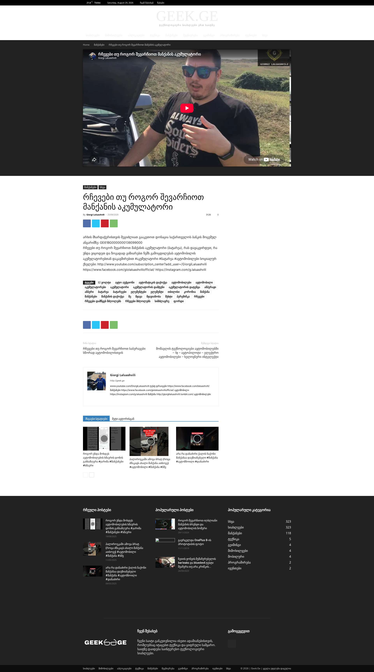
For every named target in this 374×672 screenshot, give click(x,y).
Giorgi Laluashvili (95, 214)
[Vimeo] (183, 400)
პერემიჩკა (183, 296)
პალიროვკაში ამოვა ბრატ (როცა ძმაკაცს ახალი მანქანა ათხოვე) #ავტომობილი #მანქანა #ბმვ (150, 463)
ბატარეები (119, 291)
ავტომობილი (204, 282)
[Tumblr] (162, 400)
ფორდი (179, 301)
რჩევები (199, 296)
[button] (282, 2)
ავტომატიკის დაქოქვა (153, 282)
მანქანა (205, 291)
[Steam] (155, 400)
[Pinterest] (105, 223)
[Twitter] (96, 223)
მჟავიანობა (153, 296)
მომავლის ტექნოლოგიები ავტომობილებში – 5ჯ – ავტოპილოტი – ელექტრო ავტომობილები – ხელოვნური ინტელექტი (187, 353)
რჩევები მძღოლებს (137, 301)
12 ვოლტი (104, 282)
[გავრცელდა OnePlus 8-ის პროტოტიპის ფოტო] (165, 545)
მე (129, 296)
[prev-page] (85, 474)
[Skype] (141, 400)
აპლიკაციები (136, 35)
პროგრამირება (230, 35)
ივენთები (251, 35)
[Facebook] (288, 2)
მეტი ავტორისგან (123, 418)
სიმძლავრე (162, 301)
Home (86, 44)
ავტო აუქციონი (124, 282)
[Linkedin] (127, 400)
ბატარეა (103, 291)
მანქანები (171, 35)
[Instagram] (120, 400)
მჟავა (138, 296)
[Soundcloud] (148, 400)
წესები (160, 2)
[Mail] (134, 400)
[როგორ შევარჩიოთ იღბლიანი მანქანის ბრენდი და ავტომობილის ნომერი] (165, 524)
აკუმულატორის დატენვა (184, 287)
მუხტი (168, 296)
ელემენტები (138, 291)
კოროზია (190, 291)
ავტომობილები (181, 282)
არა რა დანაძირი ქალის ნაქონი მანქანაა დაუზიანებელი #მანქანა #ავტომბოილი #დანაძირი (197, 457)
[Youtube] (190, 400)
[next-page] (91, 474)
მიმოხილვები (113, 35)
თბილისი (174, 291)
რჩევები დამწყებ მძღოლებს (103, 301)
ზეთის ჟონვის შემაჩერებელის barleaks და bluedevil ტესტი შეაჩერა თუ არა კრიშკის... (197, 562)
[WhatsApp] (114, 223)
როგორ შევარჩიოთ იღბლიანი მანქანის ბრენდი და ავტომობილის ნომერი (197, 524)
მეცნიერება (190, 35)
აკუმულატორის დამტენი (148, 287)
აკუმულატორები (95, 287)
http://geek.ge (117, 380)
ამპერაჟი (210, 287)
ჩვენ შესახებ (146, 2)
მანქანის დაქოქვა (112, 296)
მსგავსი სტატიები (96, 418)
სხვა (265, 35)
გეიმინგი (208, 35)
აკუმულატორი (119, 287)
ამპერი (89, 291)
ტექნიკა (155, 35)
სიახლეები (93, 35)
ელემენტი (157, 291)
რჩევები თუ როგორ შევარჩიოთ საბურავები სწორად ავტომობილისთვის (114, 351)
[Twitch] (169, 400)
